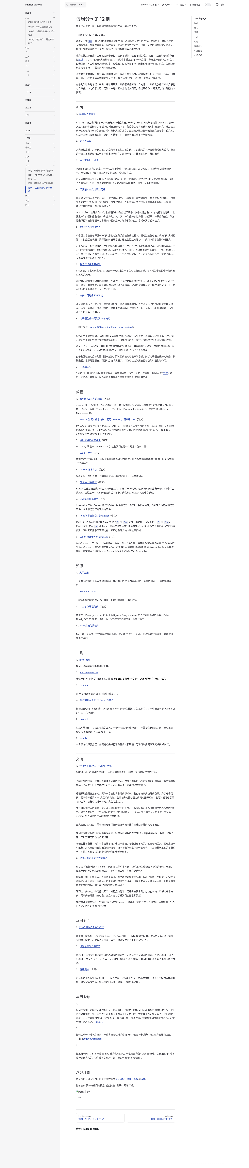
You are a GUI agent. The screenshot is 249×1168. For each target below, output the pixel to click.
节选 (165, 373)
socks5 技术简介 (88, 469)
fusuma (84, 685)
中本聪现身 (85, 366)
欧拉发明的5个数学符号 (91, 927)
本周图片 (198, 46)
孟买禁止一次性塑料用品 (92, 189)
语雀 (143, 1079)
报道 (90, 41)
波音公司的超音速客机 (91, 295)
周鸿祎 (99, 1022)
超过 (80, 59)
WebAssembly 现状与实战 (94, 536)
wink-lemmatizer (89, 672)
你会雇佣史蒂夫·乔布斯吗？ (94, 858)
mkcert (84, 719)
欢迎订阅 (198, 55)
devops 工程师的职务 (90, 398)
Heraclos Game (88, 591)
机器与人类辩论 (87, 113)
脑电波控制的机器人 (90, 226)
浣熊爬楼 (84, 969)
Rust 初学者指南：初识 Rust (94, 515)
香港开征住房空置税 (90, 264)
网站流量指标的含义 (90, 440)
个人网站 (119, 1079)
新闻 (196, 23)
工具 (196, 37)
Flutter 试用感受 (88, 482)
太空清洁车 (85, 141)
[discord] (222, 4)
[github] (217, 4)
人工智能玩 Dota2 (89, 160)
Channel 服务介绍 (89, 499)
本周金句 (198, 50)
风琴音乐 (84, 572)
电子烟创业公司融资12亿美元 (95, 318)
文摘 (196, 41)
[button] (40, 13)
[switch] (208, 4)
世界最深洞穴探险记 (90, 946)
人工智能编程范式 (89, 606)
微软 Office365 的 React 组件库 (97, 700)
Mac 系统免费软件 (89, 625)
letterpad (84, 659)
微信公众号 (132, 1079)
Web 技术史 (86, 452)
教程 (196, 27)
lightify (83, 738)
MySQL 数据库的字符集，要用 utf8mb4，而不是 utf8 (107, 419)
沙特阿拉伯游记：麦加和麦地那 (95, 765)
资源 (196, 32)
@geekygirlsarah (92, 1038)
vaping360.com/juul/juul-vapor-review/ (111, 327)
